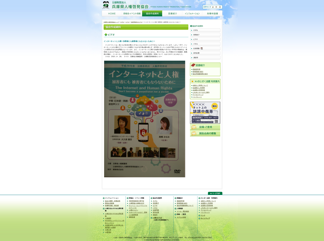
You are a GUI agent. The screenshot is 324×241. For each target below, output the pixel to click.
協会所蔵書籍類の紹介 (200, 74)
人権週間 (108, 218)
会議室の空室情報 (199, 90)
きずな (122, 22)
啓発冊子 (156, 203)
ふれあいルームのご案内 (201, 92)
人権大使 (108, 230)
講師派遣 (132, 217)
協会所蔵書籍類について (185, 205)
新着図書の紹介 (198, 71)
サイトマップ (205, 218)
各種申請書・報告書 (112, 205)
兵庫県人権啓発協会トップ (111, 22)
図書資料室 (196, 69)
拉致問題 (156, 210)
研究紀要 (156, 212)
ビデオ (127, 22)
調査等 (155, 215)
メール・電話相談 (183, 211)
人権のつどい (133, 210)
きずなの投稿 (181, 217)
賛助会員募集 (109, 203)
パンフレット (197, 97)
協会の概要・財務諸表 (112, 201)
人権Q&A (108, 232)
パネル (155, 208)
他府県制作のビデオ (136, 22)
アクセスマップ (198, 95)
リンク (203, 215)
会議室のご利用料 (199, 88)
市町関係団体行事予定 (136, 201)
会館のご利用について (200, 85)
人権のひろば (157, 218)
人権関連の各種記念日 (136, 203)
